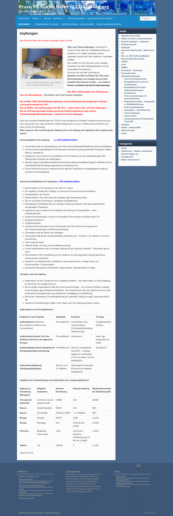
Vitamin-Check (130, 116)
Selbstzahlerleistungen (99, 19)
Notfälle (57, 19)
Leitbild (124, 62)
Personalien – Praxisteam (131, 70)
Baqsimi (69, 476)
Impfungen (23, 25)
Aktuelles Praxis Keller (130, 36)
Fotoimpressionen (128, 44)
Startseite (24, 19)
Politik (124, 148)
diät (67, 479)
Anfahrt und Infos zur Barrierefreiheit (136, 39)
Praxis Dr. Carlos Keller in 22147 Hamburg (64, 6)
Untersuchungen (76, 19)
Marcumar (69, 489)
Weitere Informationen (130, 160)
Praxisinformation (128, 73)
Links (123, 65)
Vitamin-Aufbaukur (132, 113)
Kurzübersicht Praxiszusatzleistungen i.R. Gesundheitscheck (135, 96)
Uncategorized (127, 157)
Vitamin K (69, 491)
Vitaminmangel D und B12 (47, 24)
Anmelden (120, 476)
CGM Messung (93, 476)
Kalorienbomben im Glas (87, 484)
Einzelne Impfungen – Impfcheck (135, 42)
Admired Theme (150, 513)
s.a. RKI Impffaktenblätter (66, 140)
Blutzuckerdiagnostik (80, 476)
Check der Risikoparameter (135, 79)
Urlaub (47, 19)
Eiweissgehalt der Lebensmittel (80, 479)
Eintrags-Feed (122, 480)
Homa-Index (83, 481)
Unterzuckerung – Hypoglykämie (77, 24)
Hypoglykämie (93, 481)
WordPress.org (123, 486)
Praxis (35, 19)
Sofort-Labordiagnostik (109, 24)
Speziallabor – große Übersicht (137, 110)
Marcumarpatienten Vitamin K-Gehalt (87, 489)
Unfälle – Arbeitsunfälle (131, 127)
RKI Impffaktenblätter (70, 181)
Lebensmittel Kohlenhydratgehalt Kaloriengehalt (83, 486)
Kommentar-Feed (124, 483)
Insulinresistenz (71, 484)
